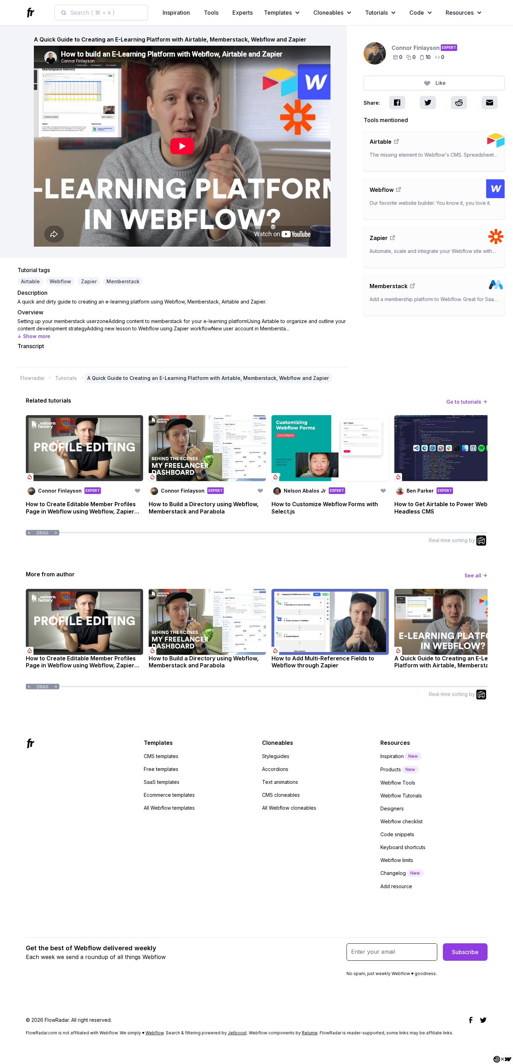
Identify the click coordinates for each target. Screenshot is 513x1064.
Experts (242, 12)
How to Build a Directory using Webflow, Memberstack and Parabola (204, 508)
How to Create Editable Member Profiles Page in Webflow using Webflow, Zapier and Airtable (81, 508)
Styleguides (275, 756)
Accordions (275, 769)
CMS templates (161, 756)
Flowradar (32, 378)
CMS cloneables (281, 795)
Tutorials (66, 378)
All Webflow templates (169, 808)
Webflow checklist (401, 821)
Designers (392, 808)
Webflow (155, 1032)
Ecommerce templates (169, 795)
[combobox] (101, 12)
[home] (32, 13)
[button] (283, 12)
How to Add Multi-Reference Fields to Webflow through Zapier (323, 662)
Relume (310, 1032)
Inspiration (176, 12)
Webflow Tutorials (401, 796)
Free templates (161, 769)
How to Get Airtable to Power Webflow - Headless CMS (448, 508)
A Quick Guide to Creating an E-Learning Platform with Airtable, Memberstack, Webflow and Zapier (208, 378)
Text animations (280, 782)
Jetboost (237, 1032)
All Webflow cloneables (289, 808)
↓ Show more (33, 336)
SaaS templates (161, 782)
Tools (211, 12)
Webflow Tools (397, 783)
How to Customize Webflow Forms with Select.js (325, 508)
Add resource (396, 886)
